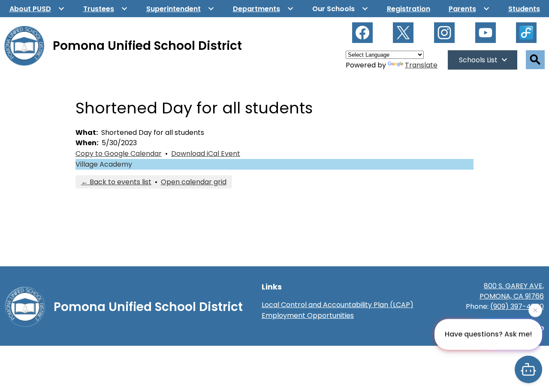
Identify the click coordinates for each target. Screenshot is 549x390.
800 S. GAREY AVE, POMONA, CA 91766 (512, 291)
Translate (421, 65)
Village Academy (103, 164)
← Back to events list (116, 182)
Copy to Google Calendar (118, 153)
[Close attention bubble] (535, 310)
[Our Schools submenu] (340, 8)
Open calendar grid (193, 182)
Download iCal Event (205, 153)
